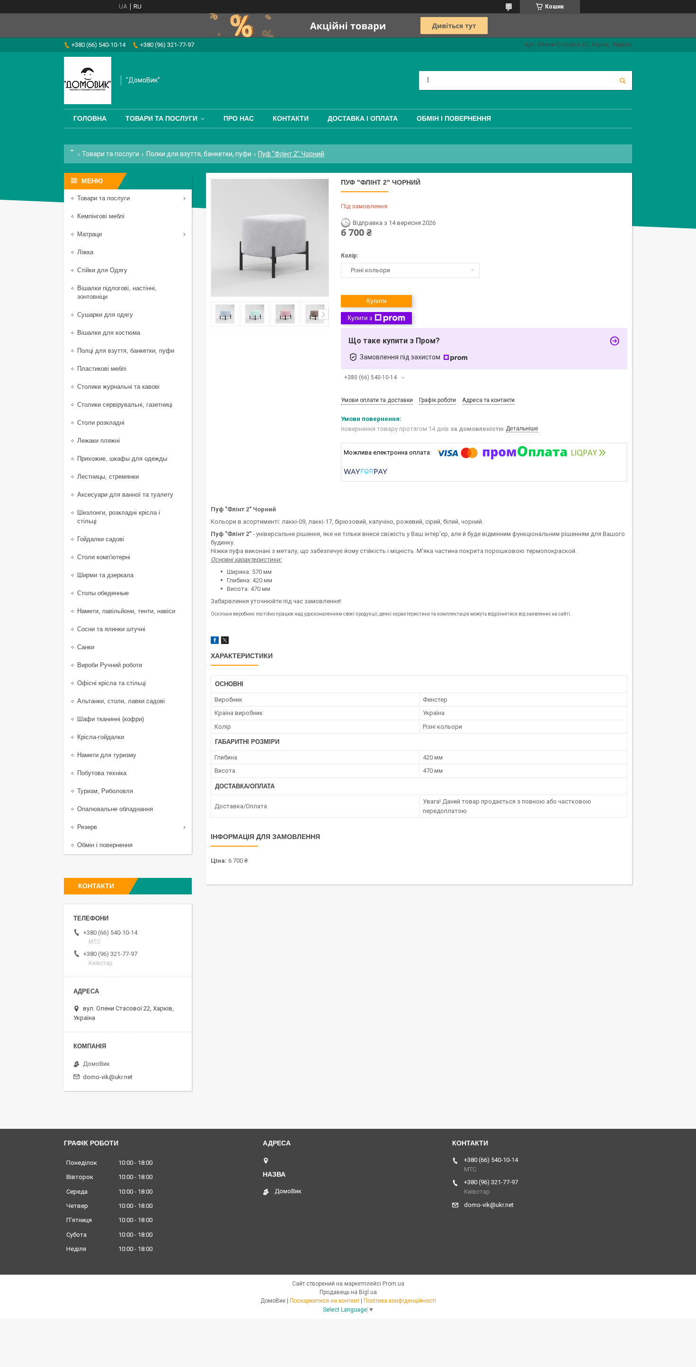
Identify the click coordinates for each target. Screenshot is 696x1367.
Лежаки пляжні (98, 440)
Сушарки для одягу (105, 314)
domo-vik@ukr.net (108, 1077)
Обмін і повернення (454, 118)
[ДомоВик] (87, 80)
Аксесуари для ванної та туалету (125, 494)
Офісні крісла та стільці (111, 683)
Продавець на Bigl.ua (348, 1292)
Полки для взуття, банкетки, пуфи (198, 154)
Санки (85, 647)
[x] (225, 641)
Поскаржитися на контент (324, 1300)
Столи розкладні (101, 422)
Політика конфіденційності (400, 1300)
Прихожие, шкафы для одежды (122, 458)
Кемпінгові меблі (101, 216)
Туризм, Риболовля (105, 791)
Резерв (87, 827)
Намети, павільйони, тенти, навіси (126, 611)
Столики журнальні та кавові (118, 386)
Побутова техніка (101, 773)
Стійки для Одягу (102, 270)
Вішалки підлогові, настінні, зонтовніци (117, 292)
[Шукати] (622, 80)
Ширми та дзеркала (105, 575)
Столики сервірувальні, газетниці (124, 404)
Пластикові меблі (101, 368)
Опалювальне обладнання (115, 809)
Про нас (238, 118)
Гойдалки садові (100, 539)
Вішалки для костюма (108, 332)
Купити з (360, 318)
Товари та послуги (161, 118)
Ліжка (85, 252)
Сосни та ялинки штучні (111, 629)
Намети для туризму (106, 755)
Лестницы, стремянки (108, 476)
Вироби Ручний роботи (109, 665)
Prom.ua (393, 1283)
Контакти (291, 118)
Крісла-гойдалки (100, 737)
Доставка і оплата (363, 118)
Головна (90, 118)
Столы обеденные (103, 593)
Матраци (89, 234)
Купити (376, 300)
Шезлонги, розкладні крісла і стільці (118, 517)
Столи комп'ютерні (103, 557)
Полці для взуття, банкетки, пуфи (125, 350)
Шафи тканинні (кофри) (110, 719)
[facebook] (215, 641)
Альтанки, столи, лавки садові (121, 701)
